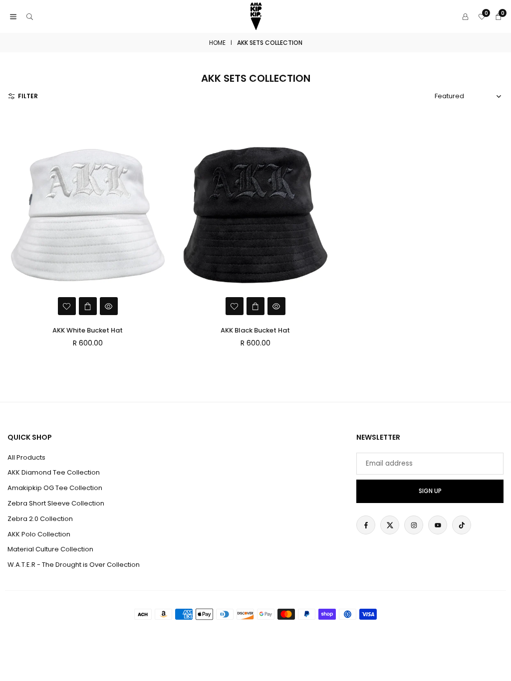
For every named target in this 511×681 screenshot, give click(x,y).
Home (217, 42)
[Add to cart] (88, 306)
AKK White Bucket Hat (87, 330)
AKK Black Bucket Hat (255, 330)
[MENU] (13, 16)
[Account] (465, 16)
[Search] (29, 16)
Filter (28, 96)
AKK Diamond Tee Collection (53, 472)
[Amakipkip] (256, 15)
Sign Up (430, 491)
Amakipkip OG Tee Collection (54, 488)
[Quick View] (109, 306)
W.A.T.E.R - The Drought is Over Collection (73, 564)
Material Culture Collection (50, 549)
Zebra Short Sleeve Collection (55, 503)
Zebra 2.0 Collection (40, 518)
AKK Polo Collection (38, 534)
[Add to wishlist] (67, 306)
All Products (26, 457)
